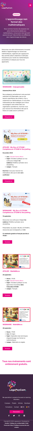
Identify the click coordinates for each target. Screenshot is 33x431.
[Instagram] (19, 415)
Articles (20, 403)
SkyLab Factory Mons (16, 156)
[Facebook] (9, 415)
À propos (7, 403)
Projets (14, 403)
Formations (8, 407)
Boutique (27, 403)
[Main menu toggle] (30, 5)
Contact (16, 407)
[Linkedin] (24, 415)
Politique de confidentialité (17, 423)
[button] (7, 242)
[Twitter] (14, 415)
